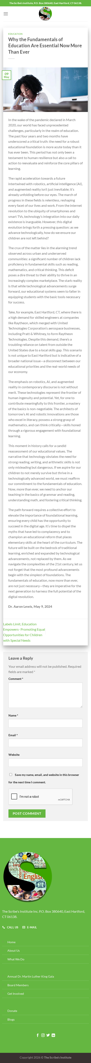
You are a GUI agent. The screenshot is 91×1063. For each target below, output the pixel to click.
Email (13, 735)
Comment (15, 678)
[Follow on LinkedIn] (53, 1035)
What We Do (15, 959)
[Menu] (5, 13)
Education (15, 33)
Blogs (11, 1019)
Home (11, 942)
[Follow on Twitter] (48, 1035)
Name (13, 715)
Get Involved (15, 993)
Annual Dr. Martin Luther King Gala (30, 976)
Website (13, 754)
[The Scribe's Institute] (46, 14)
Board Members (18, 985)
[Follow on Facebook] (37, 1035)
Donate (12, 1011)
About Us (13, 950)
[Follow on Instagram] (43, 1035)
